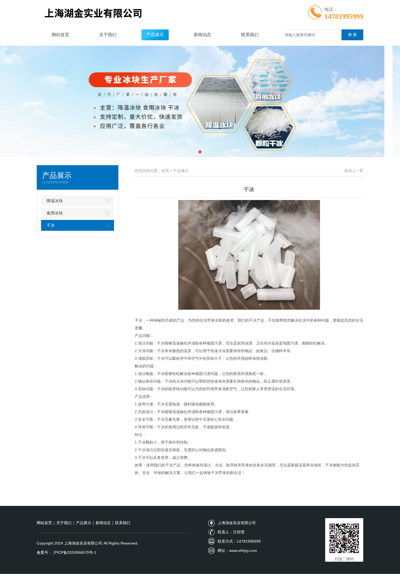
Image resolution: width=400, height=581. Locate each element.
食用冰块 (55, 213)
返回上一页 (353, 170)
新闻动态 (202, 34)
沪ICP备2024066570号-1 (74, 552)
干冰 (51, 225)
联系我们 (250, 34)
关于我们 (107, 34)
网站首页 (60, 34)
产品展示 (155, 34)
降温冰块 (55, 200)
